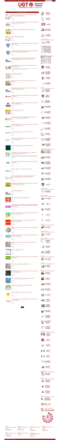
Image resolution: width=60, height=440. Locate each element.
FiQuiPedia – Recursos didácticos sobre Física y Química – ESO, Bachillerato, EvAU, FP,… (24, 228)
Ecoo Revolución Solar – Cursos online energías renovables (21, 292)
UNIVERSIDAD (14, 0)
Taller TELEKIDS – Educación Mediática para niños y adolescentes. (23, 29)
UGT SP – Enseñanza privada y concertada (34, 434)
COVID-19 (19, 67)
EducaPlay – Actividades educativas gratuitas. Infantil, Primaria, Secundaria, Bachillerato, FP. (24, 257)
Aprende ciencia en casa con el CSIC (17, 110)
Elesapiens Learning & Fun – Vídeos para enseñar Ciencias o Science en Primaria (23, 243)
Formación (19, 140)
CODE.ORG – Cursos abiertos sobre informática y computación (22, 145)
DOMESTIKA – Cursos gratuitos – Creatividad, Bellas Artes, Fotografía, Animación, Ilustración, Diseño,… (23, 221)
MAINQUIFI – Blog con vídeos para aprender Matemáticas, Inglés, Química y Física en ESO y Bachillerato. (24, 103)
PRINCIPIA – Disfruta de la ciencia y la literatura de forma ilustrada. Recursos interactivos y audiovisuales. (24, 235)
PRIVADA (25, 0)
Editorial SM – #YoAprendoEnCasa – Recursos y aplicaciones (22, 285)
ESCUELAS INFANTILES (19, 0)
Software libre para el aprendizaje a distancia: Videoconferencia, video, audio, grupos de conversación (25, 271)
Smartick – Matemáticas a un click (17, 249)
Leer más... (13, 19)
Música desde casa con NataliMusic (17, 36)
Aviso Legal (9, 0)
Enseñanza (13, 30)
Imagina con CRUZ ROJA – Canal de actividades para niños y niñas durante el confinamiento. (24, 96)
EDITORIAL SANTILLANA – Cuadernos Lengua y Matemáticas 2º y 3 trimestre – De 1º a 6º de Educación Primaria (25, 125)
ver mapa (6, 428)
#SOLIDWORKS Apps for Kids (16, 73)
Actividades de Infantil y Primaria (17, 190)
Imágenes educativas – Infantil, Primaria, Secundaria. (20, 197)
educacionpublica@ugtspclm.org (8, 429)
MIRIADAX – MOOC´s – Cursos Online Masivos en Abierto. (21, 168)
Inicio (6, 0)
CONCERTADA (29, 0)
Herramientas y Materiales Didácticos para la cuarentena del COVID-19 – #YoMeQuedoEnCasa (24, 66)
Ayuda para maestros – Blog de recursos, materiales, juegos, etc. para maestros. (23, 81)
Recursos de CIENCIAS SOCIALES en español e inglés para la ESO (22, 278)
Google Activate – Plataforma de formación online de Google (22, 131)
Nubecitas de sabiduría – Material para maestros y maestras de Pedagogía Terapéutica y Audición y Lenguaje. (24, 88)
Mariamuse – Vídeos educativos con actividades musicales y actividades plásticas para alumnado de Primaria (23, 15)
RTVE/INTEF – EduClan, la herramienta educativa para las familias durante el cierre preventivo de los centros (24, 213)
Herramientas (19, 154)
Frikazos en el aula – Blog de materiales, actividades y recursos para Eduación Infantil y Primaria (25, 44)
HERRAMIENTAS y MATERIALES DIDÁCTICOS (22, 30)
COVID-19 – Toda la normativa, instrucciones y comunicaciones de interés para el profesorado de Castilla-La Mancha (25, 23)
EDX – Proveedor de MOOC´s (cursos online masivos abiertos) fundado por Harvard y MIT (24, 162)
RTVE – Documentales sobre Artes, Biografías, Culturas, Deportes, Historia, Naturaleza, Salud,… (24, 299)
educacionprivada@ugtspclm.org (33, 430)
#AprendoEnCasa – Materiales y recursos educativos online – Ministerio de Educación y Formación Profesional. (24, 184)
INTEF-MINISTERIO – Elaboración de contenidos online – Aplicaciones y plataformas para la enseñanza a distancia (24, 153)
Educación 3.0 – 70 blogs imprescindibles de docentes (20, 264)
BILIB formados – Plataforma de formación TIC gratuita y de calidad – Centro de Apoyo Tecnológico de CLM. (24, 139)
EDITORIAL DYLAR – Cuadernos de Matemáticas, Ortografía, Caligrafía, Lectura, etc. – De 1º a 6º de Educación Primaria (23, 117)
